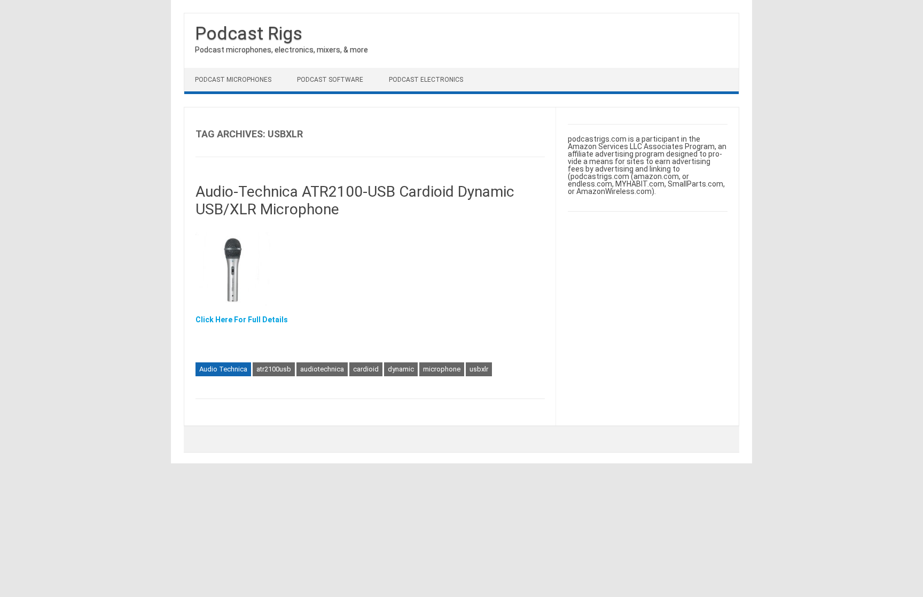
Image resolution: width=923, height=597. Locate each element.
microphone (441, 369)
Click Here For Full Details (241, 319)
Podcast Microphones (233, 79)
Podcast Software (330, 79)
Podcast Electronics (426, 79)
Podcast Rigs (248, 33)
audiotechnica (322, 369)
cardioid (366, 369)
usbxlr (479, 369)
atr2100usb (273, 369)
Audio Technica (223, 369)
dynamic (401, 369)
